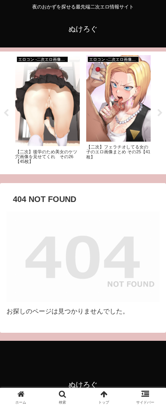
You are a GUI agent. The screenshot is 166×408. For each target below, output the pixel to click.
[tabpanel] (47, 111)
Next (160, 113)
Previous (6, 113)
